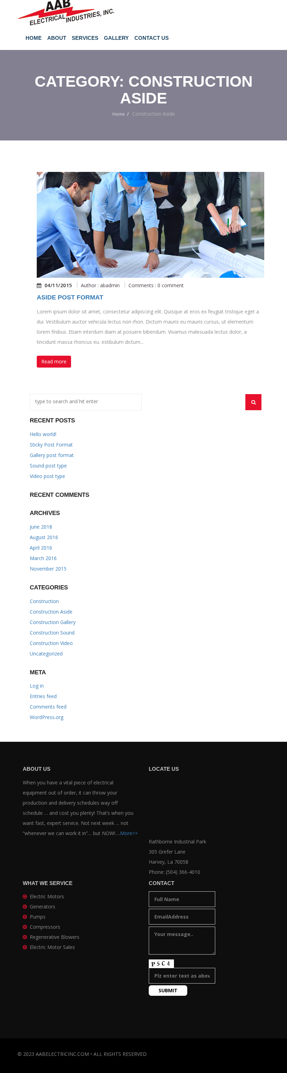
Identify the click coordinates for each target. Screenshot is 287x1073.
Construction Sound (52, 632)
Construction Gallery (53, 622)
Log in (37, 685)
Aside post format (70, 297)
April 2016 (41, 547)
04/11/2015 (58, 285)
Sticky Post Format (51, 444)
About (56, 38)
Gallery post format (52, 455)
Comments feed (48, 706)
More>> (129, 833)
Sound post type (48, 465)
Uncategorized (46, 653)
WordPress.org (46, 717)
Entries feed (43, 696)
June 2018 (41, 526)
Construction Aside (51, 611)
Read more (53, 361)
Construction (44, 601)
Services (85, 38)
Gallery (116, 38)
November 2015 (48, 568)
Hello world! (43, 434)
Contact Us (151, 38)
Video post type (47, 476)
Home (34, 38)
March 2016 (43, 558)
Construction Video (51, 643)
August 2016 (44, 537)
